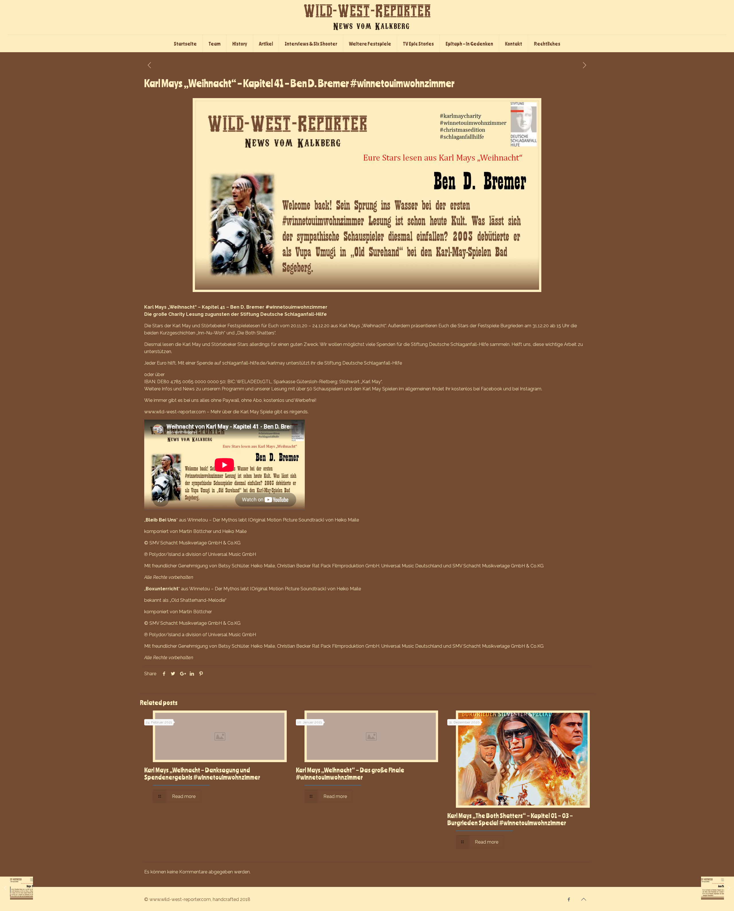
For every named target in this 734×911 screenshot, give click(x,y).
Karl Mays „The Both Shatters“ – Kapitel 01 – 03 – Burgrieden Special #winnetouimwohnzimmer (510, 819)
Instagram (530, 389)
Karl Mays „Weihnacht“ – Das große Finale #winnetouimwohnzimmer (350, 773)
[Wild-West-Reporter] (367, 17)
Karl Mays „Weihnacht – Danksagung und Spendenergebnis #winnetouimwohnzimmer (202, 773)
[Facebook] (569, 899)
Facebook (491, 389)
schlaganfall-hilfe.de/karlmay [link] (253, 363)
